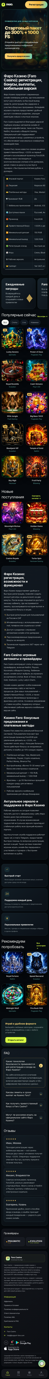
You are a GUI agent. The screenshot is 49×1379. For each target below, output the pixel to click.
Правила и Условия (11, 1305)
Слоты (14, 322)
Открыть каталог (16, 1040)
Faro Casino (10, 1331)
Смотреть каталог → (36, 497)
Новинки (34, 322)
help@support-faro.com (14, 1335)
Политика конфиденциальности (16, 1309)
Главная (7, 1375)
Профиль (41, 1375)
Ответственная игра (12, 1313)
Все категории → (41, 945)
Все (5, 322)
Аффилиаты (8, 1301)
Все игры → (42, 316)
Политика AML (9, 1317)
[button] (24, 1065)
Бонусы (29, 1375)
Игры (18, 1375)
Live (24, 322)
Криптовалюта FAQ (11, 1321)
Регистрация (36, 4)
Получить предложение (18, 56)
